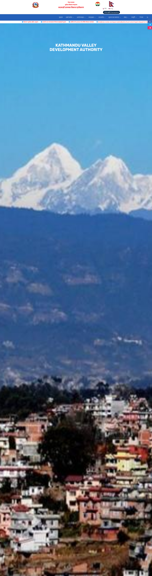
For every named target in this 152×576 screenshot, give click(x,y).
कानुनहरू (91, 17)
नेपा (105, 9)
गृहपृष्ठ (61, 17)
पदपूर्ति (133, 17)
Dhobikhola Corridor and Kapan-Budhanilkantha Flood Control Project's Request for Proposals (59, 22)
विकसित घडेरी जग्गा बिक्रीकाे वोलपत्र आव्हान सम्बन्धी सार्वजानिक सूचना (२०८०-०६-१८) (111, 22)
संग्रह (125, 17)
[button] (4, 311)
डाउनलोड (101, 17)
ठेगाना (141, 17)
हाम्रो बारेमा (69, 17)
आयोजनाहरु (80, 17)
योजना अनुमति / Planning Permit (111, 12)
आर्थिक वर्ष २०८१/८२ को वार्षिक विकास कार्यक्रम (16, 22)
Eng (112, 9)
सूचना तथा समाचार (114, 17)
